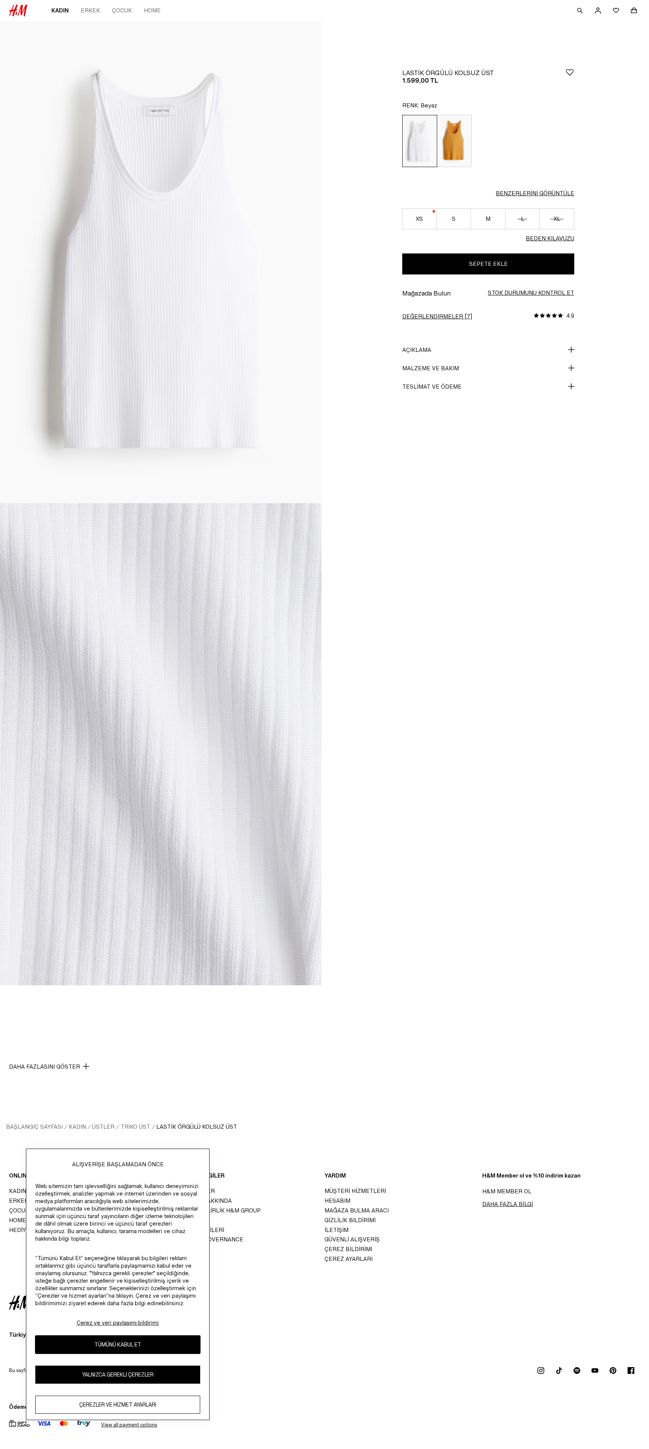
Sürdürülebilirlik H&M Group (214, 1210)
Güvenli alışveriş (352, 1239)
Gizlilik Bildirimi (350, 1220)
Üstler (103, 1126)
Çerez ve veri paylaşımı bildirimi (118, 1322)
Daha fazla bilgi (507, 1204)
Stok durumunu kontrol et (531, 292)
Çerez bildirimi (348, 1249)
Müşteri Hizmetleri (355, 1191)
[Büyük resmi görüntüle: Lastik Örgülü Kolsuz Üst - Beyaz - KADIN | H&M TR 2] (160, 744)
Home (152, 10)
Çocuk (122, 10)
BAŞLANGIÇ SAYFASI (34, 1126)
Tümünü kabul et (117, 1344)
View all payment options (129, 1425)
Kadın (60, 10)
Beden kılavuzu (550, 238)
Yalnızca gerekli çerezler (118, 1374)
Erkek (90, 10)
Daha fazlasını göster (44, 1066)
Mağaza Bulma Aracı (356, 1210)
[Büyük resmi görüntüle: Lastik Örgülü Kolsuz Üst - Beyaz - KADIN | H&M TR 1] (160, 262)
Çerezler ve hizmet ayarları (117, 1404)
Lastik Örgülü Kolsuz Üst (196, 1126)
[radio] (419, 141)
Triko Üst (135, 1126)
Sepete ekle (488, 264)
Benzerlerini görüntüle (535, 193)
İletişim (336, 1230)
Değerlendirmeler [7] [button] (437, 316)
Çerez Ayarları (348, 1259)
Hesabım (337, 1200)
